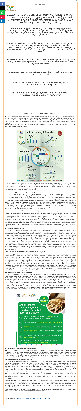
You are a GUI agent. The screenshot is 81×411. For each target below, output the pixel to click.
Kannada (49, 398)
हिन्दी (31, 398)
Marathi (27, 398)
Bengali (35, 398)
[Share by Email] (2, 17)
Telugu (44, 398)
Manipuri (39, 398)
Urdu (23, 398)
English (19, 398)
